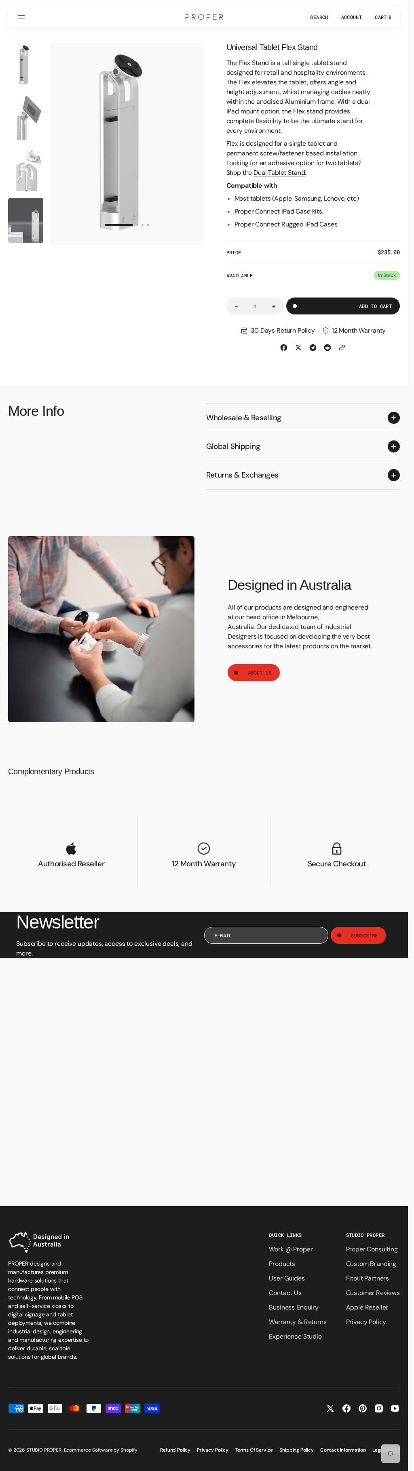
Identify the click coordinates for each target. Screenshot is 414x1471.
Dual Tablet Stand (279, 172)
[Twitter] (298, 348)
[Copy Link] (342, 348)
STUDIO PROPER (43, 1450)
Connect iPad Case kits (288, 211)
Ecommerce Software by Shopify (100, 1450)
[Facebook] (284, 348)
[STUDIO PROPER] (204, 16)
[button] (22, 17)
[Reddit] (327, 348)
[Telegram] (313, 348)
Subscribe (364, 935)
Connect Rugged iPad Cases (296, 224)
